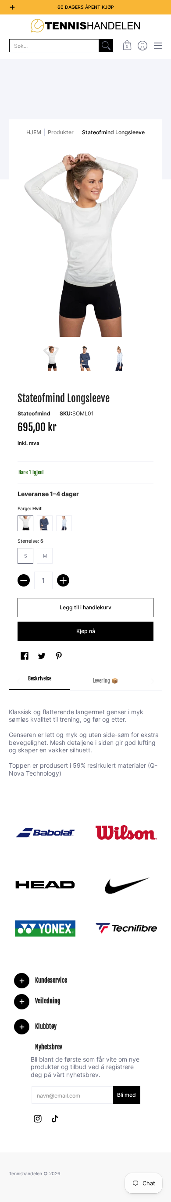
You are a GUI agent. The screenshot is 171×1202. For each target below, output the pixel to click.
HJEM (33, 132)
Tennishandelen (25, 1174)
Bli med (126, 1094)
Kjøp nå (85, 631)
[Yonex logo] (45, 928)
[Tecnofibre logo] (126, 928)
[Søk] (106, 45)
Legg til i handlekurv (85, 607)
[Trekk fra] (24, 580)
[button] (127, 45)
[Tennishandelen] (85, 25)
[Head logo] (45, 885)
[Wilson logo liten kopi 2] (126, 832)
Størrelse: (30, 541)
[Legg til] (63, 580)
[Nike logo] (126, 884)
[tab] (39, 681)
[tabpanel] (85, 737)
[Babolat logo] (45, 833)
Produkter (61, 132)
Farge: (30, 509)
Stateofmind (34, 413)
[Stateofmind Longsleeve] (51, 358)
